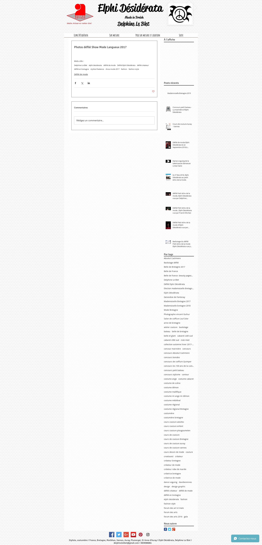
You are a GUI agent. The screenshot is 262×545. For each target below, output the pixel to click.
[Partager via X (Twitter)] (82, 83)
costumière (169, 413)
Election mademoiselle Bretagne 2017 (179, 288)
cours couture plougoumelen (177, 430)
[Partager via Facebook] (75, 83)
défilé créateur (143, 65)
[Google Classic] (173, 529)
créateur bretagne (172, 460)
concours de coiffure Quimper (177, 361)
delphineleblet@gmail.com (126, 543)
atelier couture (170, 327)
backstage (183, 327)
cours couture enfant (173, 426)
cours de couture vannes (175, 447)
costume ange (170, 379)
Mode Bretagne (171, 310)
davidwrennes (185, 482)
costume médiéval (172, 400)
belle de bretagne (180, 331)
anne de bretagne (172, 323)
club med (185, 340)
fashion (124, 69)
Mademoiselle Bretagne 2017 (177, 301)
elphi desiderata (95, 65)
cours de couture (171, 435)
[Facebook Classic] (165, 529)
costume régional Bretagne (176, 409)
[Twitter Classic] (169, 529)
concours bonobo (172, 357)
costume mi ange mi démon (176, 396)
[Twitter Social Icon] (119, 534)
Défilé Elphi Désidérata (126, 65)
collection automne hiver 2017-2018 (179, 344)
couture (189, 452)
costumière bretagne (173, 417)
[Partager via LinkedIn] (88, 83)
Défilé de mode (81, 74)
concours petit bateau (174, 370)
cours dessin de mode (174, 452)
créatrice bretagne (172, 473)
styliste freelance (97, 69)
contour (185, 374)
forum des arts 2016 (173, 516)
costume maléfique (172, 391)
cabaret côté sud (171, 340)
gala (186, 516)
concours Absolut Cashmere (177, 353)
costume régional (172, 404)
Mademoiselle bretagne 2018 (177, 305)
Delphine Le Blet (80, 65)
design (167, 486)
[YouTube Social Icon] (133, 534)
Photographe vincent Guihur (177, 314)
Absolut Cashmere (172, 258)
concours (186, 348)
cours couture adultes (174, 422)
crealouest (168, 456)
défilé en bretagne (81, 69)
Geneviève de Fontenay (174, 297)
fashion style (134, 69)
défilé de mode (109, 65)
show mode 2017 (112, 69)
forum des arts (170, 512)
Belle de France (171, 271)
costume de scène (172, 383)
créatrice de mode (172, 477)
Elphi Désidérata (171, 292)
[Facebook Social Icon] (111, 534)
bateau (167, 331)
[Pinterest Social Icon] (140, 534)
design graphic (178, 486)
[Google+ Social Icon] (126, 534)
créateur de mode (172, 465)
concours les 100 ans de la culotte (179, 366)
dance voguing (170, 482)
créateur (179, 456)
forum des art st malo (174, 508)
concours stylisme (172, 374)
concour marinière (172, 348)
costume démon (171, 387)
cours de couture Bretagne (176, 439)
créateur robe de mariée (175, 469)
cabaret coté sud (185, 335)
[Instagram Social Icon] (148, 534)
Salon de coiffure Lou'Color (176, 318)
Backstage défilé (171, 262)
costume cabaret (186, 379)
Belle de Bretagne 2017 (174, 267)
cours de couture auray (174, 443)
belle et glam (170, 335)
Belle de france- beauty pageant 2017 (179, 275)
